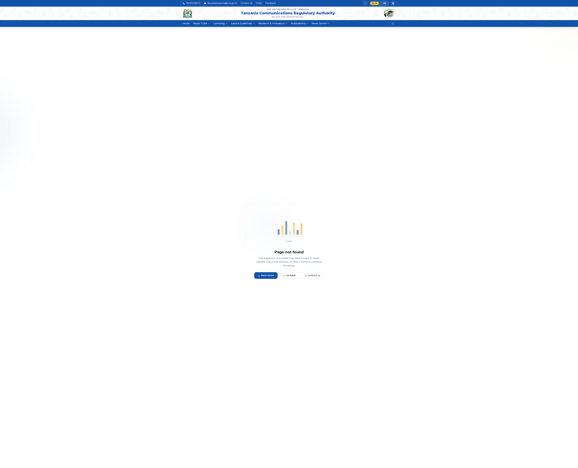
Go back (291, 275)
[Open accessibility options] (393, 3)
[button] (365, 3)
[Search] (393, 23)
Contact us (314, 275)
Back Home (267, 275)
